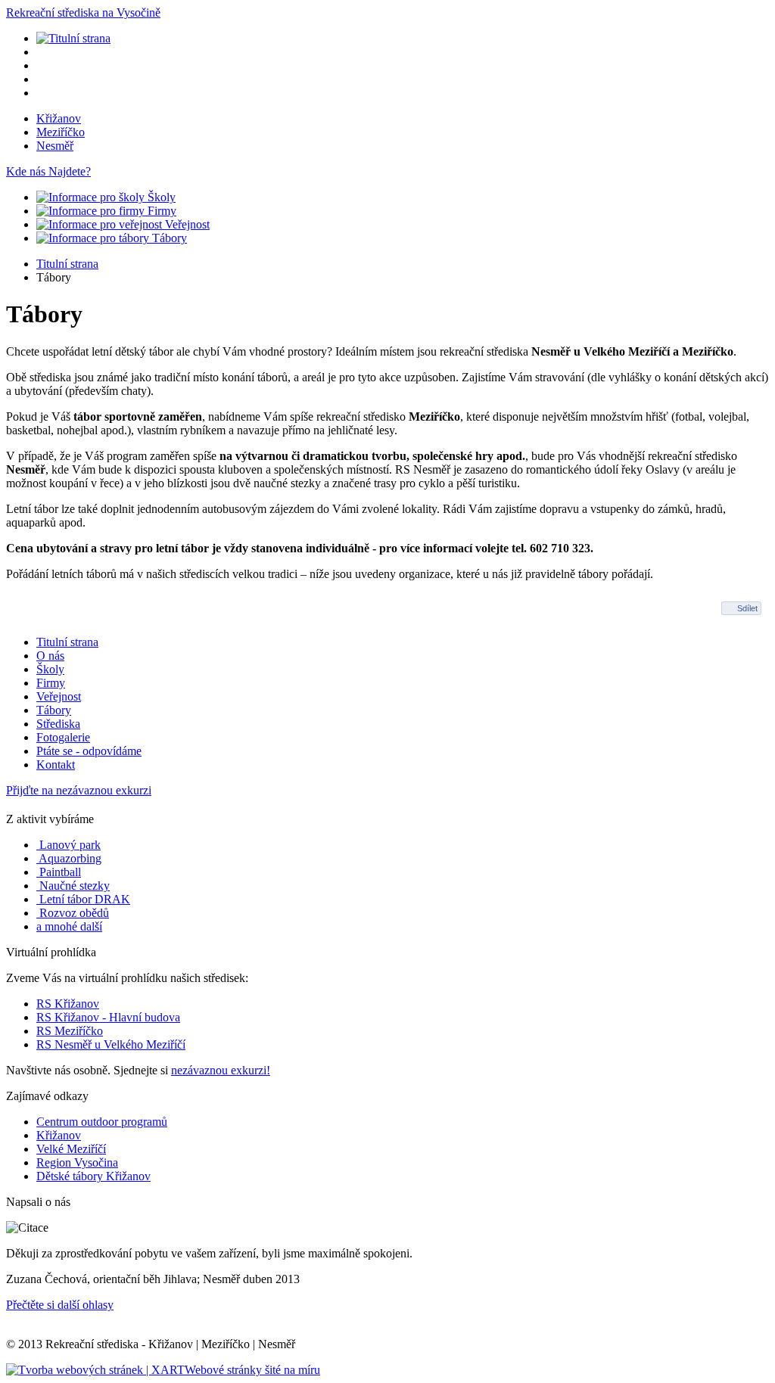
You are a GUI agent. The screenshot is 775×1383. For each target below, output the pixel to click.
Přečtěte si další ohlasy (60, 1304)
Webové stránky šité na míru (252, 1369)
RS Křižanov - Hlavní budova (108, 1017)
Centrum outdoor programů (101, 1121)
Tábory (168, 238)
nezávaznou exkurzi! (220, 1070)
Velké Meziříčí (71, 1148)
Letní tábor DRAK (83, 899)
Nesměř (54, 145)
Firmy (160, 210)
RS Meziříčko (69, 1030)
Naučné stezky (73, 885)
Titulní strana (67, 263)
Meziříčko (60, 132)
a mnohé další (69, 926)
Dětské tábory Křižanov (93, 1176)
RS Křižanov (67, 1003)
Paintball (58, 872)
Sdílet (747, 608)
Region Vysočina (77, 1162)
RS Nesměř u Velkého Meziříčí (110, 1044)
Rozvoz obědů (72, 912)
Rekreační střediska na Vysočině (83, 12)
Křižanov (58, 118)
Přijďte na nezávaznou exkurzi (78, 790)
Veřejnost (186, 224)
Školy (160, 197)
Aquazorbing (68, 858)
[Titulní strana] (73, 38)
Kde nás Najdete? (48, 171)
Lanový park (68, 844)
